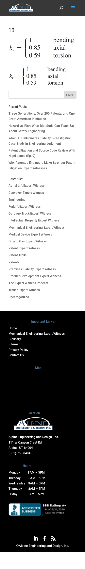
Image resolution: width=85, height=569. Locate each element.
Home (12, 328)
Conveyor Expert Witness (26, 193)
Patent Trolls (17, 255)
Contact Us (16, 355)
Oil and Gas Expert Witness (27, 241)
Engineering (17, 200)
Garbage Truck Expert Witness (29, 213)
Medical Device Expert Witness (30, 234)
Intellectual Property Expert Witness (33, 220)
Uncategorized (18, 297)
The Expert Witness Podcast (28, 283)
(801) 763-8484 (19, 453)
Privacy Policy (18, 350)
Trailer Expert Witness (24, 290)
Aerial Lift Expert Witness (26, 185)
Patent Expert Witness (24, 248)
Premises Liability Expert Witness (32, 269)
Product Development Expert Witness (34, 276)
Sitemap (14, 344)
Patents (13, 262)
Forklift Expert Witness (24, 206)
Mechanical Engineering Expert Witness (36, 227)
